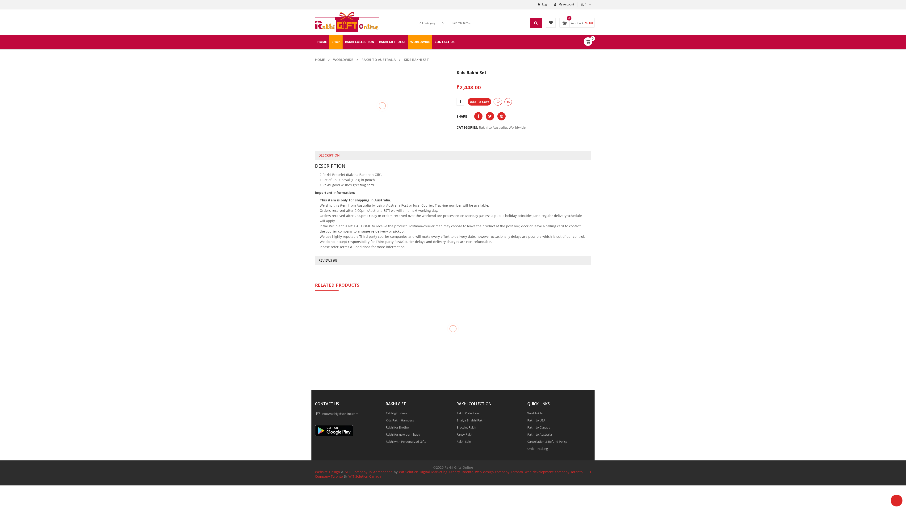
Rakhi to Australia (378, 59)
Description (329, 155)
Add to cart (494, 102)
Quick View (347, 321)
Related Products (337, 285)
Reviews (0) (328, 260)
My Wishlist (551, 23)
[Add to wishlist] (513, 102)
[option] (346, 339)
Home (320, 59)
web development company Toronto (554, 472)
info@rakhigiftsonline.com (340, 414)
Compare (523, 102)
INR (584, 4)
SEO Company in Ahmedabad (369, 472)
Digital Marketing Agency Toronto (445, 472)
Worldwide (343, 59)
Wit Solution (409, 472)
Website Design (327, 472)
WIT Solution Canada (364, 476)
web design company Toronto (499, 472)
